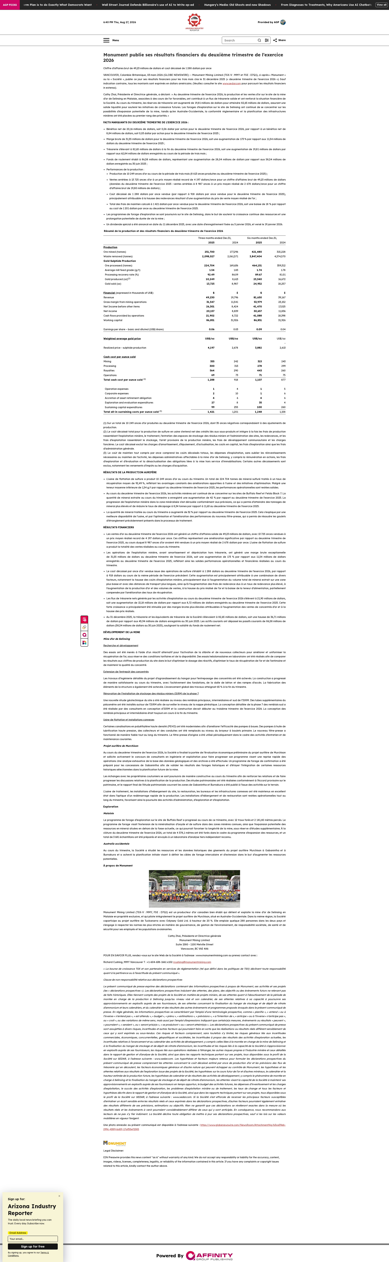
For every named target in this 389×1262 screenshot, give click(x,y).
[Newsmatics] (84, 642)
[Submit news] (84, 619)
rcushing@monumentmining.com (192, 962)
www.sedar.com (232, 83)
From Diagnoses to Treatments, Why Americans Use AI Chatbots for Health (334, 5)
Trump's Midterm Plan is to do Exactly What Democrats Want (48, 5)
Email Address (17, 1232)
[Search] (259, 40)
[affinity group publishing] (84, 635)
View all (381, 4)
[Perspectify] (84, 627)
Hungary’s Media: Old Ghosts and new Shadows (237, 5)
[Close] (59, 1196)
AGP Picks (10, 4)
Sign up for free (33, 1246)
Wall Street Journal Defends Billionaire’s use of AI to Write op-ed (148, 5)
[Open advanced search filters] (266, 40)
